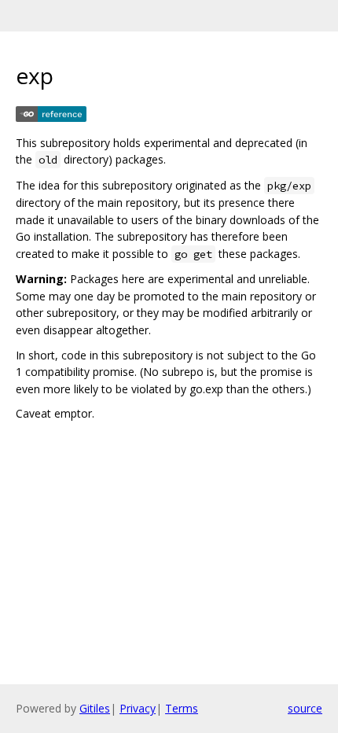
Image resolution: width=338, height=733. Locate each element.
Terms (181, 708)
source (305, 708)
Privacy (137, 708)
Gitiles (94, 708)
